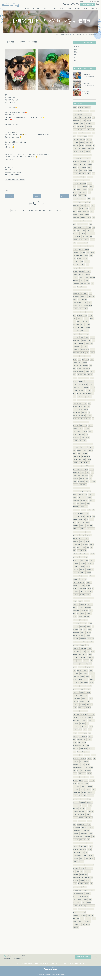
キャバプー (83, 129)
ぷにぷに (83, 472)
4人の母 (82, 145)
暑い (79, 821)
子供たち (75, 362)
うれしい (92, 337)
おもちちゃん (85, 576)
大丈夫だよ (75, 673)
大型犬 (76, 55)
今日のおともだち (82, 909)
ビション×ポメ (82, 717)
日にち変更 (80, 883)
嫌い (87, 557)
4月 (92, 472)
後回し (84, 290)
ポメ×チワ (75, 789)
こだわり (75, 343)
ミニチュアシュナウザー (78, 893)
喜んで (87, 337)
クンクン (75, 434)
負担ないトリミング (77, 830)
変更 (93, 510)
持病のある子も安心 (77, 444)
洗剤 (90, 799)
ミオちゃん (82, 626)
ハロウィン (89, 126)
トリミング (80, 107)
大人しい (88, 390)
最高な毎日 (92, 277)
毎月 (93, 283)
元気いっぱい (91, 657)
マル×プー (75, 846)
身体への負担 (90, 704)
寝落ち (85, 729)
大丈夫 (80, 519)
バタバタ (80, 733)
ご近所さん (87, 274)
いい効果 (79, 450)
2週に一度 (75, 701)
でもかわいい (92, 494)
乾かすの (75, 635)
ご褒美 (79, 195)
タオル (79, 497)
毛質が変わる (76, 610)
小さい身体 (82, 563)
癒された (75, 585)
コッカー (92, 858)
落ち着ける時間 (83, 748)
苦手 (90, 192)
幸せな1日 (88, 692)
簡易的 (89, 588)
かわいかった (76, 500)
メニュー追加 (76, 786)
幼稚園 (88, 503)
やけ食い (83, 352)
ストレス (82, 280)
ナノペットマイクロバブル (79, 139)
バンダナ (90, 167)
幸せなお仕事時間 (88, 305)
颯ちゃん (83, 645)
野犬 (78, 871)
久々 (87, 620)
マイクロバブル (76, 924)
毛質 (74, 450)
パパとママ (88, 271)
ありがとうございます (78, 327)
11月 (84, 843)
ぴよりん (79, 230)
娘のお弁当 (75, 145)
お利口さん (87, 488)
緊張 (74, 400)
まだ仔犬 (75, 729)
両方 (86, 302)
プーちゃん (75, 686)
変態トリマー (87, 616)
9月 (89, 824)
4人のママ (90, 177)
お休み (84, 450)
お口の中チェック (84, 711)
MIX (82, 261)
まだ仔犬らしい (76, 346)
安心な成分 (81, 434)
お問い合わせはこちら (88, 4)
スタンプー (85, 258)
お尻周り (75, 494)
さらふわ (91, 189)
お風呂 (74, 601)
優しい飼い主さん (77, 745)
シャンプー (87, 918)
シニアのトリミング (77, 836)
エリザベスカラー (77, 642)
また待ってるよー (83, 484)
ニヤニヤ (83, 312)
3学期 (92, 359)
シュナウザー (76, 246)
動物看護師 (85, 365)
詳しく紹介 (82, 808)
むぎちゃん (75, 692)
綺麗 (86, 425)
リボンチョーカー (77, 180)
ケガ (81, 761)
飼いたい (91, 315)
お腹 (88, 645)
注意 (74, 136)
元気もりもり (88, 607)
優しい (83, 902)
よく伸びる (87, 601)
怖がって (85, 720)
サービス (75, 384)
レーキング (89, 415)
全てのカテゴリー (79, 46)
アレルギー (75, 117)
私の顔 (82, 676)
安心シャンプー (91, 129)
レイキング (81, 277)
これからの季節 (84, 682)
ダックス (75, 921)
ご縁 (74, 189)
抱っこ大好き (82, 415)
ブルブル (75, 817)
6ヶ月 (74, 660)
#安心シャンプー (40, 210)
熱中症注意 (82, 802)
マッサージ (85, 308)
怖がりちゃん (83, 604)
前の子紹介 (75, 868)
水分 (83, 752)
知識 (91, 365)
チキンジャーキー (90, 381)
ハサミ (78, 321)
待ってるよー (87, 462)
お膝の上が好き (76, 340)
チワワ (93, 918)
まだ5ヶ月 (93, 481)
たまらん (86, 673)
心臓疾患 (75, 519)
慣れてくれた (76, 651)
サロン (89, 340)
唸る (91, 478)
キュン (80, 305)
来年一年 (93, 352)
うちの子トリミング (77, 855)
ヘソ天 (89, 805)
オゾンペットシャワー (78, 114)
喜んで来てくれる (84, 478)
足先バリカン (76, 572)
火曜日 (90, 833)
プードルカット (76, 236)
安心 (74, 126)
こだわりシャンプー (77, 403)
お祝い (82, 123)
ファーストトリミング (84, 896)
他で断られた (84, 296)
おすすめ (89, 821)
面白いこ (90, 497)
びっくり (79, 393)
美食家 (92, 211)
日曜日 (80, 164)
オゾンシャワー (86, 180)
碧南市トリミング (77, 843)
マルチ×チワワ (81, 667)
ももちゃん (82, 569)
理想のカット (85, 475)
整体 (90, 202)
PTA (79, 742)
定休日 (74, 195)
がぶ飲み (88, 752)
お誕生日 (89, 120)
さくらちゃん (91, 795)
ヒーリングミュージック (78, 516)
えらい (92, 651)
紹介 (89, 839)
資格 (85, 374)
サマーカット (84, 799)
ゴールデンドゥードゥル (78, 865)
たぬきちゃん (91, 598)
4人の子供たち (76, 510)
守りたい (93, 387)
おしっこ (82, 777)
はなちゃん (86, 761)
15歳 (94, 516)
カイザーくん (83, 648)
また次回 (75, 440)
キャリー (82, 337)
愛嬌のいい (81, 271)
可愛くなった (85, 544)
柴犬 (81, 117)
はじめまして (83, 183)
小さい (81, 591)
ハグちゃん (75, 563)
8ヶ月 (88, 651)
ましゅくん (81, 635)
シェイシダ (75, 208)
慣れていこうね (76, 412)
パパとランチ (76, 205)
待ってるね (87, 428)
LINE (85, 739)
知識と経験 (83, 283)
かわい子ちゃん (90, 230)
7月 (91, 883)
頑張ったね (75, 638)
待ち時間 (89, 459)
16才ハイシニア (76, 902)
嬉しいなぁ (75, 425)
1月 (83, 359)
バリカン (79, 189)
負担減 (85, 170)
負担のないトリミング (86, 217)
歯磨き (85, 136)
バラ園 (91, 726)
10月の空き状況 (87, 836)
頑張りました (76, 352)
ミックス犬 (89, 139)
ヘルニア (75, 532)
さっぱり (79, 522)
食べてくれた (76, 324)
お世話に (84, 510)
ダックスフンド (91, 528)
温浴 (74, 224)
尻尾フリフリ (76, 217)
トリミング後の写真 (77, 158)
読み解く (87, 783)
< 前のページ (9, 196)
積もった (75, 415)
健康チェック (87, 871)
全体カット (75, 620)
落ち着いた (90, 786)
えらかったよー (82, 657)
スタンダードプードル (78, 255)
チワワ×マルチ (89, 343)
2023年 (75, 359)
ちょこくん (75, 711)
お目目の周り (83, 638)
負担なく (88, 437)
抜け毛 (81, 208)
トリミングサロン (81, 126)
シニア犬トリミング (88, 444)
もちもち (90, 221)
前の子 (91, 846)
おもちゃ (75, 381)
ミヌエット (88, 893)
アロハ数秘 (80, 783)
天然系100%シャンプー (89, 890)
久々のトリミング (77, 720)
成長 (80, 440)
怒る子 (74, 453)
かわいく (86, 670)
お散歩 (74, 497)
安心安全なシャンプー (82, 824)
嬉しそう (85, 654)
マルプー (83, 814)
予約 (89, 161)
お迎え (79, 378)
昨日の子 (84, 792)
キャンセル (75, 880)
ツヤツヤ (81, 214)
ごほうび (75, 151)
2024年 (89, 849)
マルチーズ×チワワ (77, 431)
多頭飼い (75, 861)
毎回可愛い (75, 268)
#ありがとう (59, 210)
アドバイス (75, 663)
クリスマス (75, 233)
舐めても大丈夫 (82, 588)
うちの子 (83, 120)
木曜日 (74, 733)
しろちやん (88, 789)
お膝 (74, 243)
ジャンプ (83, 252)
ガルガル (91, 736)
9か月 (94, 789)
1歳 (80, 805)
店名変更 (75, 780)
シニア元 (75, 905)
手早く (87, 280)
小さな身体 (86, 387)
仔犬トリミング (91, 400)
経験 (74, 368)
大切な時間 (87, 327)
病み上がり (86, 554)
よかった (75, 538)
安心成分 (75, 422)
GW (87, 723)
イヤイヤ (92, 349)
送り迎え (75, 271)
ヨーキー (75, 148)
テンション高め (86, 522)
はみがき (88, 924)
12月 (84, 227)
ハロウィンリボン (88, 155)
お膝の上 (81, 491)
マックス (84, 340)
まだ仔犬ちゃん (76, 698)
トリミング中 (76, 447)
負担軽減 (93, 755)
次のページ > (64, 196)
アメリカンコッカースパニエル (80, 811)
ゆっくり (88, 566)
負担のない (82, 525)
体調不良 (82, 880)
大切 (78, 503)
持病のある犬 (87, 830)
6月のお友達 (76, 918)
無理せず (82, 692)
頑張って (82, 541)
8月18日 (84, 821)
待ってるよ (84, 412)
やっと (89, 290)
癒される (75, 308)
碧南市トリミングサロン (78, 371)
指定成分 (85, 362)
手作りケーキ (76, 123)
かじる (84, 497)
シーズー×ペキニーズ (84, 538)
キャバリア (79, 136)
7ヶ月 (80, 729)
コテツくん (90, 604)
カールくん (75, 704)
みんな (74, 773)
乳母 (74, 670)
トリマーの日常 (89, 142)
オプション (87, 261)
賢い (78, 287)
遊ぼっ (87, 481)
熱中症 (78, 752)
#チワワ (13, 210)
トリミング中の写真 (84, 334)
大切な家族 (91, 246)
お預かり (80, 660)
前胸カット (75, 748)
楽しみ (89, 173)
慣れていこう (84, 447)
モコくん (83, 613)
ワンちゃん (88, 880)
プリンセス (75, 755)
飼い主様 (92, 544)
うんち (87, 777)
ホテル (76, 60)
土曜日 (79, 773)
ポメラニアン (86, 111)
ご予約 (88, 510)
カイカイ (75, 679)
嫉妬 (78, 550)
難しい (88, 472)
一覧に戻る (37, 196)
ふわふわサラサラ (91, 905)
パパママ (87, 330)
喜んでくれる (76, 264)
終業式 (89, 629)
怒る (86, 494)
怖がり (91, 255)
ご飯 (83, 924)
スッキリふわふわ (89, 591)
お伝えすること (76, 456)
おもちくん (90, 717)
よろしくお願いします (78, 513)
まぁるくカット (76, 544)
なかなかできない (77, 290)
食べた (74, 667)
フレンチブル (86, 378)
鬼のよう (89, 626)
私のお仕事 (89, 613)
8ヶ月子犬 (91, 811)
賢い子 (91, 475)
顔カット (83, 572)
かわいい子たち (76, 792)
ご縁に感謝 (75, 334)
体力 (74, 321)
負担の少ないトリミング (78, 852)
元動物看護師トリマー (78, 877)
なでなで (87, 249)
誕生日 (92, 777)
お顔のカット (76, 472)
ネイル (89, 729)
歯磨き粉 (88, 585)
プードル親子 (92, 714)
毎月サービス (84, 714)
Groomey (84, 827)
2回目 (91, 670)
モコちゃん (81, 585)
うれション (75, 777)
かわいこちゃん (76, 466)
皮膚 (87, 466)
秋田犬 (90, 899)
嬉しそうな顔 (81, 481)
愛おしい (75, 689)
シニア (82, 764)
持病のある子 (84, 246)
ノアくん (80, 616)
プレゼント (81, 381)
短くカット (82, 723)
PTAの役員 (75, 506)
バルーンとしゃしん (77, 198)
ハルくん (82, 557)
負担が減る (91, 642)
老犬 (75, 57)
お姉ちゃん (90, 268)
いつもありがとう (83, 384)
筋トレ (91, 318)
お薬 (84, 532)
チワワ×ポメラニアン (78, 488)
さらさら (75, 305)
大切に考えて (76, 758)
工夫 (87, 434)
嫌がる (89, 198)
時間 (82, 623)
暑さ (74, 752)
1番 (94, 758)
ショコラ (90, 648)
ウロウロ (91, 431)
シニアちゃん (91, 909)
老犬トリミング (84, 293)
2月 (74, 871)
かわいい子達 (91, 638)
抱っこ (74, 299)
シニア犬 (81, 428)
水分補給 (92, 682)
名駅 (91, 224)
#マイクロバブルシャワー (25, 210)
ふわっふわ (88, 356)
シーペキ (85, 899)
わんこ (89, 133)
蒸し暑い (88, 764)
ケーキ (86, 780)
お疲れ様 (83, 264)
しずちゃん (75, 723)
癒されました (76, 645)
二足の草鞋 (79, 374)
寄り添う (91, 767)
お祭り (74, 133)
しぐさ (85, 733)
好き (91, 293)
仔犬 (80, 111)
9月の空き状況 (76, 827)
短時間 (82, 437)
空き (80, 362)
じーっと (75, 491)
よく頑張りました (86, 456)
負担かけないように (77, 554)
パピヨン (81, 239)
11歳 (89, 403)
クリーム (75, 588)
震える (85, 431)
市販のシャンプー (77, 365)
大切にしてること (91, 233)
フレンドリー (83, 268)
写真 (84, 230)
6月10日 (89, 773)
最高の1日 (90, 374)
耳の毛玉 (89, 632)
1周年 (84, 773)
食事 (91, 660)
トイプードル (88, 921)
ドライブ (75, 173)
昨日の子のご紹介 (89, 877)
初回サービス (76, 714)
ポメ (85, 598)
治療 (80, 532)
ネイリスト (88, 151)
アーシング (75, 177)
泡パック (75, 192)
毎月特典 (75, 462)
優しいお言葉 (86, 745)
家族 (74, 374)
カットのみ (75, 839)
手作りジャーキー (82, 167)
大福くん (75, 717)
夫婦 (86, 315)
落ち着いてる (82, 390)
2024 (87, 858)
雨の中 (74, 211)
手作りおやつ (88, 107)
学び (74, 613)
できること (75, 569)
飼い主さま (85, 453)
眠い (86, 623)
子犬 (93, 390)
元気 (79, 359)
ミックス (81, 921)
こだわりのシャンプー (78, 302)
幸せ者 (74, 616)
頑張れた (81, 494)
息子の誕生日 (76, 161)
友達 (74, 230)
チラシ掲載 (75, 142)
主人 (92, 547)
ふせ (74, 186)
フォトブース (83, 849)
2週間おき (80, 601)
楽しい (74, 742)
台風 (93, 117)
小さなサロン (91, 827)
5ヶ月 (74, 318)
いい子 (80, 462)
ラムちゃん (75, 591)
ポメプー (75, 896)
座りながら (75, 557)
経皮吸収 (75, 736)
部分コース (92, 576)
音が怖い (86, 318)
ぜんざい (93, 371)
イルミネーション (77, 227)
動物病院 (89, 902)
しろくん (75, 695)
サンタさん (82, 233)
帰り (74, 522)
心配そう (75, 598)
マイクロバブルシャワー (82, 186)
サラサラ (75, 214)
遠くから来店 (80, 315)
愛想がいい (92, 679)
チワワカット (85, 346)
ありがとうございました (88, 393)
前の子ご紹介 (91, 915)
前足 (84, 547)
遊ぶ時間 (81, 817)
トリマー (75, 202)
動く (74, 393)
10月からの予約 (83, 833)
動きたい (93, 239)
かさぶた (92, 469)
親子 (85, 795)
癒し (74, 287)
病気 (89, 283)
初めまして (83, 221)
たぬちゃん (92, 780)
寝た (88, 352)
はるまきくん (92, 748)
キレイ (93, 676)
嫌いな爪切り (92, 296)
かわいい (90, 183)
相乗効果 (87, 214)
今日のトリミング (89, 817)
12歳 (88, 252)
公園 (82, 726)
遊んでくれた (86, 211)
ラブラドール (82, 905)
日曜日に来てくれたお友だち (79, 915)
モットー (81, 861)
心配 (82, 330)
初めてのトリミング (81, 400)
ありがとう (79, 224)
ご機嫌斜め (84, 736)
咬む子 (79, 453)
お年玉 (87, 359)
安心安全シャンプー (77, 890)
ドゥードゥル (76, 129)
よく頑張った (76, 560)
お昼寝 (90, 623)
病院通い (89, 532)
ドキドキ (81, 274)
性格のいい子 (76, 252)
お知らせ (83, 503)
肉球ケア (92, 111)
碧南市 (74, 107)
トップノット (76, 814)
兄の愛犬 (75, 795)
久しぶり (89, 227)
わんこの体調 (76, 120)
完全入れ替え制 (76, 887)
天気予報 (75, 654)
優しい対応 (79, 739)
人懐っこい (79, 243)
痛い (93, 161)
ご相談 (74, 883)
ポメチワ (88, 808)
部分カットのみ (90, 569)
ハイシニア (82, 704)
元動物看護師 (76, 283)
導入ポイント (81, 707)
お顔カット (79, 670)
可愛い (74, 481)
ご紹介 (80, 598)
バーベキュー (76, 726)
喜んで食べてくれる (77, 418)
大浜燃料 (82, 142)
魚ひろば (75, 164)
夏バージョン (76, 799)
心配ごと (87, 883)
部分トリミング (83, 663)
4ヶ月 (85, 403)
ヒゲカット (89, 535)
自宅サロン (75, 927)
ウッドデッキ (91, 855)
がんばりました (76, 576)
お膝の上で (81, 343)
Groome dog (76, 437)
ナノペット (91, 384)
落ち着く (90, 686)
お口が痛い (75, 525)
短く (93, 340)
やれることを (76, 330)
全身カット (75, 648)
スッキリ (85, 189)
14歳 (83, 236)
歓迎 (94, 836)
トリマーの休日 (87, 117)
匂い (74, 396)
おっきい (75, 406)
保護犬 (92, 378)
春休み (85, 629)
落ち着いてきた (90, 667)
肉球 (94, 217)
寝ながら (93, 554)
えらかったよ (85, 698)
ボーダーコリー (87, 418)
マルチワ (75, 566)
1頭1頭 (85, 767)
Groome (81, 780)
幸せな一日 (83, 550)
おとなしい (75, 541)
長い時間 (79, 258)
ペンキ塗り (75, 858)
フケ (80, 308)
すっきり (84, 805)
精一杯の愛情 (76, 296)
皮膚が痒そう (76, 764)
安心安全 (90, 758)
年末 (87, 236)
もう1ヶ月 (75, 629)
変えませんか (90, 802)
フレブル (75, 484)
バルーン (92, 186)
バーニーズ (75, 849)
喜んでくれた (87, 406)
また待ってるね (76, 475)
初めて (90, 663)
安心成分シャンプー (77, 387)
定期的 (86, 469)
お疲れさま (91, 447)
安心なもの (75, 802)
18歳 (83, 466)
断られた (81, 249)
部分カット (92, 500)
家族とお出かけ (82, 173)
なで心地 (75, 657)
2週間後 (75, 428)
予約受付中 (75, 874)
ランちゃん (80, 607)
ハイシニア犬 (83, 686)
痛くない (85, 642)
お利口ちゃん (76, 349)
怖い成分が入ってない (84, 701)
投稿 (74, 824)
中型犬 (76, 52)
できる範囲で (90, 525)
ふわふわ (87, 239)
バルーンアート (88, 114)
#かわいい (50, 210)
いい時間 (79, 368)
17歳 (83, 321)
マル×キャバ (90, 843)
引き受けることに (84, 506)
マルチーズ (81, 566)
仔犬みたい (75, 594)
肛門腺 (74, 167)
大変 (88, 547)
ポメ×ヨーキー (91, 792)
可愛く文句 (84, 299)
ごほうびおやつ (87, 158)
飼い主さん (75, 280)
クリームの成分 (82, 148)
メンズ (74, 378)
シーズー (75, 111)
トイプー (75, 805)
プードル (91, 136)
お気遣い (88, 324)
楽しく (86, 726)
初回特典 (82, 594)
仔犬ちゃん (92, 560)
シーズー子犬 (88, 491)
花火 (79, 133)
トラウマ (83, 651)
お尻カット (82, 535)
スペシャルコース (83, 192)
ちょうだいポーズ (85, 349)
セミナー (86, 224)
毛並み (81, 425)
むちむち (93, 252)
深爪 (79, 299)
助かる (80, 679)
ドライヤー (75, 170)
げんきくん (88, 689)
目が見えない (76, 293)
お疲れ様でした (86, 368)
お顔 (74, 739)
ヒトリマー (81, 151)
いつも (86, 560)
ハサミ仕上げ (76, 261)
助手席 (80, 406)
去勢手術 (88, 635)
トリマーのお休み (83, 202)
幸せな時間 (75, 337)
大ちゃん (82, 620)
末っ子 (79, 211)
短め (85, 198)
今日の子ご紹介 (83, 874)
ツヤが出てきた (84, 610)
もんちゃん (89, 582)
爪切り (86, 208)
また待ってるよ (84, 500)
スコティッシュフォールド (79, 582)
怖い (81, 673)
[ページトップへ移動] (95, 956)
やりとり (90, 739)
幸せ (93, 173)
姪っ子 (80, 795)
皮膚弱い (88, 676)
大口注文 (75, 459)
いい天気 (87, 513)
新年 (85, 855)
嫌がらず (88, 541)
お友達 (91, 698)
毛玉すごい (87, 755)
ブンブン (92, 519)
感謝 (74, 547)
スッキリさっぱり (81, 396)
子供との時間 (91, 148)
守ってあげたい (90, 563)
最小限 (74, 707)
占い (87, 852)
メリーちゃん (76, 682)
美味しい (83, 205)
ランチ (88, 205)
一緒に (84, 440)
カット (82, 918)
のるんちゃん (76, 632)
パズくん (81, 695)
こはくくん (92, 673)
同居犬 (74, 607)
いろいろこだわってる (84, 422)
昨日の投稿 (90, 450)
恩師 (94, 227)
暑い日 (90, 654)
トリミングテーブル (77, 409)
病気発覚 (75, 239)
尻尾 (74, 550)
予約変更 (84, 742)
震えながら (75, 478)
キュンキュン (76, 312)
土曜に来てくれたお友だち (79, 912)
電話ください (83, 839)
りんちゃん (83, 528)
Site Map (82, 963)
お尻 (74, 770)
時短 (81, 170)
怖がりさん (89, 396)
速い (81, 629)
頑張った (83, 632)
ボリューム (88, 516)
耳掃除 (81, 579)
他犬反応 (84, 887)
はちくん (82, 789)
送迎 (80, 654)
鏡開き (87, 371)
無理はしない (76, 528)
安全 (82, 770)
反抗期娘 (90, 164)
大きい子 (79, 547)
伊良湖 (90, 170)
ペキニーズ (75, 183)
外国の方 (75, 274)
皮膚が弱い (86, 660)
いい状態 (92, 466)
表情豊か (82, 356)
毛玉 (93, 198)
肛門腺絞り (75, 579)
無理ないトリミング (77, 767)
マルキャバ (82, 868)
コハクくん (75, 604)
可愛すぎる (80, 318)
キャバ (74, 783)
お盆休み (89, 814)
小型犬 (6, 190)
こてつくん (75, 626)
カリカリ (91, 425)
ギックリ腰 (83, 161)
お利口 (84, 195)
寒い (85, 164)
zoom (91, 610)
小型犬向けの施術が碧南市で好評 (15, 180)
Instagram (75, 808)
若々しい (75, 249)
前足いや (86, 409)
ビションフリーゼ (77, 899)
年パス (90, 302)
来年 (88, 264)
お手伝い (82, 858)
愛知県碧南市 (88, 145)
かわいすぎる (76, 676)
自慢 (82, 871)
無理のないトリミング (78, 469)
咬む (87, 321)
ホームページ (91, 720)
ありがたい (75, 356)
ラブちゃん (83, 758)
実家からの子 (84, 287)
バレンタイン (90, 868)
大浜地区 (84, 133)
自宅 (78, 613)
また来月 (86, 243)
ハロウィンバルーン (77, 155)
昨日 (78, 770)
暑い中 (74, 821)
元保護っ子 (83, 786)
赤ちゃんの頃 (90, 312)
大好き (93, 205)
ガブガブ (89, 572)
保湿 (74, 503)
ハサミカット (76, 623)
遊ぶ (74, 315)
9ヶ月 (86, 695)
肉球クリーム (76, 221)
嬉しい (82, 324)
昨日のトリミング (84, 846)
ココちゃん (81, 689)
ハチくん (86, 679)
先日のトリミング (90, 865)
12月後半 (75, 277)
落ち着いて (88, 707)
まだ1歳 (75, 390)
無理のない (75, 535)
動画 (90, 733)
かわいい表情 (82, 459)
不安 (74, 258)
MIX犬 (81, 755)
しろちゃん (75, 761)
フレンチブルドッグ (90, 123)
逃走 (93, 133)
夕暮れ (81, 177)
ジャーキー (92, 208)
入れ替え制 (75, 833)
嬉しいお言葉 (88, 770)
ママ (82, 560)
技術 (87, 277)
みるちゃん (88, 594)
